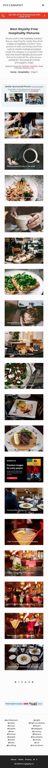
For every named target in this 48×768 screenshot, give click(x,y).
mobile (12, 728)
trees (12, 742)
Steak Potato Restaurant (17, 448)
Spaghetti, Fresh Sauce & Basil (19, 197)
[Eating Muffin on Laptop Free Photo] (24, 301)
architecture (12, 720)
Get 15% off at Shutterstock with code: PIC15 (24, 16)
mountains (37, 737)
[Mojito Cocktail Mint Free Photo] (24, 551)
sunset (37, 740)
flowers (37, 734)
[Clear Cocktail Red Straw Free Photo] (24, 520)
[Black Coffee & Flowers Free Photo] (24, 144)
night (37, 720)
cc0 (37, 742)
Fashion (25, 66)
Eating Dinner (12, 135)
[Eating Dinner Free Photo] (24, 113)
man (12, 731)
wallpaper (37, 728)
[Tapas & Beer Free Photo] (24, 238)
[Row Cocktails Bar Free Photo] (24, 582)
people (12, 737)
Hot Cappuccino (13, 229)
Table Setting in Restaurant (18, 667)
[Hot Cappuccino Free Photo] (24, 207)
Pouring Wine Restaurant (17, 510)
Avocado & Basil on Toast (17, 291)
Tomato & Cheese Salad (16, 385)
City (32, 68)
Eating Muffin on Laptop (16, 323)
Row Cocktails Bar (14, 604)
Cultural (17, 68)
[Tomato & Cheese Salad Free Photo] (24, 364)
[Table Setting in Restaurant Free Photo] (24, 645)
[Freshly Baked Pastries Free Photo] (24, 332)
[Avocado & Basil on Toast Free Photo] (24, 270)
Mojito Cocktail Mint (15, 573)
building (12, 745)
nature (37, 726)
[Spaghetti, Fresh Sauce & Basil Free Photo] (24, 176)
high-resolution (37, 723)
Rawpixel (23, 135)
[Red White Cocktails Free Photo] (24, 614)
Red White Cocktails (15, 635)
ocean (12, 726)
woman (12, 734)
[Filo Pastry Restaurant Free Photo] (24, 395)
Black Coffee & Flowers (16, 166)
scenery (37, 731)
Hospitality (23, 72)
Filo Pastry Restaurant (16, 417)
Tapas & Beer (12, 260)
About (13, 759)
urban (12, 723)
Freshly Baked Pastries (16, 354)
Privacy (28, 759)
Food (40, 66)
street (12, 740)
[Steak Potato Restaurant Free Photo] (24, 426)
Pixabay (36, 197)
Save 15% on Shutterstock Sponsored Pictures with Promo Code (24, 90)
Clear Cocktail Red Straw (17, 541)
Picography (31, 417)
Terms (20, 759)
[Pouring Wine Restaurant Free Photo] (24, 488)
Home (13, 72)
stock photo (37, 745)
